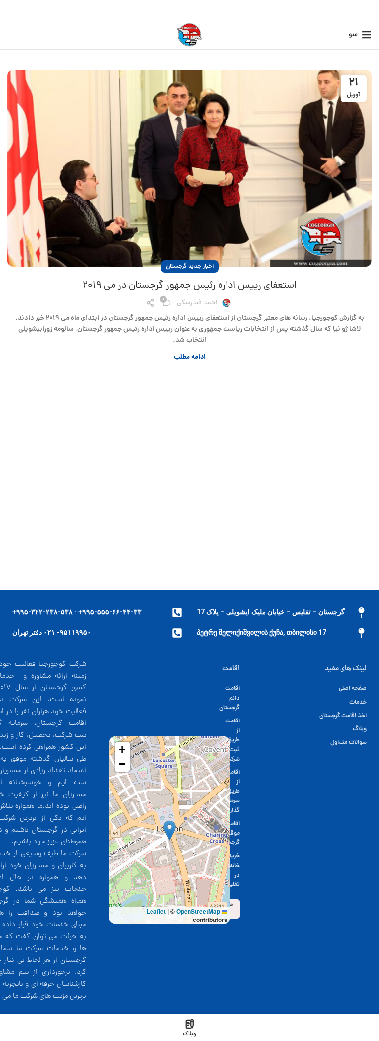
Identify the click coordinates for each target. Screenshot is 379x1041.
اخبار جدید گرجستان (190, 266)
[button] (169, 830)
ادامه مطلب (190, 357)
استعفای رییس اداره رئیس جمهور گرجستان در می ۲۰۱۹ (190, 286)
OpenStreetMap (198, 911)
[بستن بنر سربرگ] (12, 10)
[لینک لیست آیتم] (311, 688)
